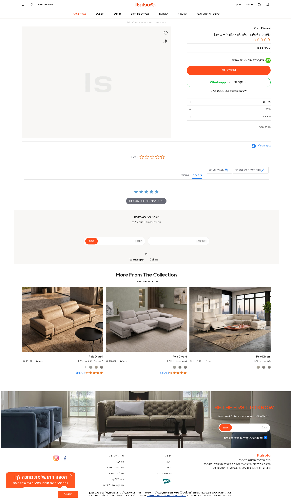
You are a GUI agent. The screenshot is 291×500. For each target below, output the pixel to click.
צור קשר (119, 461)
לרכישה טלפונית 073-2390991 (229, 91)
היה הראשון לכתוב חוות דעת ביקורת (146, 201)
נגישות (168, 467)
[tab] (229, 102)
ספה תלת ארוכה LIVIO (90, 361)
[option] (269, 367)
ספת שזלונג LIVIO (177, 361)
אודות (168, 456)
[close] (71, 475)
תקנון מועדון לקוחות (113, 485)
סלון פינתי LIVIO (262, 361)
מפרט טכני (265, 127)
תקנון (168, 461)
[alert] (40, 483)
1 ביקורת (164, 373)
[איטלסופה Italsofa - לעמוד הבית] (145, 5)
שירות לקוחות (116, 456)
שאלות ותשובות (115, 473)
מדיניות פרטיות (163, 473)
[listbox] (230, 367)
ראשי (164, 22)
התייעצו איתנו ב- (228, 82)
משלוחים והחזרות (115, 467)
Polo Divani (262, 28)
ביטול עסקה (117, 479)
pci (160, 484)
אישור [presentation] (68, 494)
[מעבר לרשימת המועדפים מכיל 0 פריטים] (31, 4)
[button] (267, 4)
